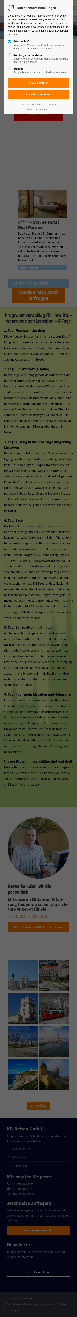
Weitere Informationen (38, 109)
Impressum (51, 104)
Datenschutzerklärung (31, 104)
